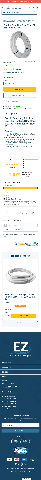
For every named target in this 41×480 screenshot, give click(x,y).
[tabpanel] (20, 289)
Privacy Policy (14, 471)
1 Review (18, 69)
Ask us (22, 72)
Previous (3, 322)
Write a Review (20, 188)
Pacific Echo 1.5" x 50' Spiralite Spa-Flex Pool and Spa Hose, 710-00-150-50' (20, 296)
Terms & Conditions (25, 471)
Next (37, 322)
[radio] (29, 159)
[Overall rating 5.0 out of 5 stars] (8, 69)
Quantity (6, 80)
